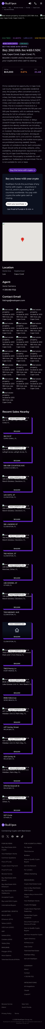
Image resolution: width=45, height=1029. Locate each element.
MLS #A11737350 (9, 9)
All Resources (28, 942)
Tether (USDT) (6, 923)
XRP (3, 931)
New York (25, 1004)
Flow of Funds (7, 862)
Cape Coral (36, 7)
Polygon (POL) (7, 951)
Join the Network (30, 866)
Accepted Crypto (8, 897)
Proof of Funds (7, 870)
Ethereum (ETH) (7, 919)
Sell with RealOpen (30, 959)
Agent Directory (29, 938)
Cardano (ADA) (7, 939)
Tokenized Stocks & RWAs (11, 959)
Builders (27, 855)
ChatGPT (27, 994)
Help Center (28, 946)
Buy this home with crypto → (15, 47)
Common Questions (9, 858)
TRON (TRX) (6, 943)
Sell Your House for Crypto (33, 934)
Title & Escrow (29, 851)
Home (4, 7)
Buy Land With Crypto (9, 901)
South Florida (26, 1007)
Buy (10, 7)
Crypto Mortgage (30, 905)
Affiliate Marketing (30, 874)
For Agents (28, 847)
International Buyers (9, 905)
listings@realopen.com (13, 300)
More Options (6, 955)
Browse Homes (18, 7)
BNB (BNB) (5, 947)
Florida (28, 7)
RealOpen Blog (29, 955)
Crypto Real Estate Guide (32, 884)
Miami (4, 1007)
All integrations (29, 986)
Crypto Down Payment (10, 866)
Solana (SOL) (6, 935)
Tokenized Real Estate (31, 950)
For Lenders (28, 870)
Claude (26, 990)
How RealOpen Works (9, 854)
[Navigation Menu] (41, 3)
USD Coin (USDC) (8, 927)
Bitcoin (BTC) (6, 915)
